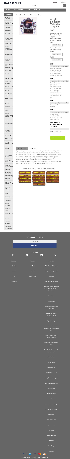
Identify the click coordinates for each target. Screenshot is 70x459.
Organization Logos (51, 321)
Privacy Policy (14, 281)
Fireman (7, 107)
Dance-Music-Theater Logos (51, 404)
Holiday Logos (51, 301)
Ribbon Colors (51, 362)
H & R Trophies (12, 3)
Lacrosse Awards (7, 131)
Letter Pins (8, 135)
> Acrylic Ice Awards (22, 15)
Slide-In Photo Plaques (7, 188)
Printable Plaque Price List (51, 372)
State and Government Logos (51, 281)
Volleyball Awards (8, 222)
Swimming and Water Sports (51, 265)
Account (55, 2)
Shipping (7, 178)
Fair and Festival (7, 102)
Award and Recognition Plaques (8, 32)
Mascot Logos (51, 398)
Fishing (7, 110)
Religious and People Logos (51, 271)
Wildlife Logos (51, 414)
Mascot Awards (7, 143)
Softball (7, 197)
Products (8, 14)
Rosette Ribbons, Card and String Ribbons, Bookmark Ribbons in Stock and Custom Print (9, 170)
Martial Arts (9, 138)
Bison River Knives (8, 60)
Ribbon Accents (51, 357)
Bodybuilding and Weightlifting (9, 66)
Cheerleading (9, 78)
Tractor (7, 213)
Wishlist (32, 265)
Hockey (7, 127)
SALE (28, 10)
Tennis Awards (7, 204)
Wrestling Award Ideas (8, 227)
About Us (14, 265)
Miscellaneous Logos (51, 393)
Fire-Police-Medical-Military (51, 383)
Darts (7, 90)
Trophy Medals (7, 217)
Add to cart (57, 138)
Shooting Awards (8, 183)
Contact (37, 10)
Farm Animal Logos (51, 419)
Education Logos (51, 388)
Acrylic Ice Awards (8, 23)
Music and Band (8, 161)
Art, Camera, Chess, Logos (51, 409)
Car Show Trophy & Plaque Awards (8, 73)
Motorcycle (8, 152)
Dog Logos (51, 451)
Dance (7, 86)
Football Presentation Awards (9, 115)
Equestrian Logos (51, 425)
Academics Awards (8, 18)
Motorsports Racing (9, 156)
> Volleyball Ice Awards (36, 15)
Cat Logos (51, 430)
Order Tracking (32, 276)
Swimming (8, 200)
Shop (8, 10)
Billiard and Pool (8, 55)
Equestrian (8, 98)
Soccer (7, 193)
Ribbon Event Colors (51, 367)
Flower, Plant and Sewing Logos (51, 378)
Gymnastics (8, 123)
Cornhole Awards (8, 82)
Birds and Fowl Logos (51, 435)
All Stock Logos (51, 446)
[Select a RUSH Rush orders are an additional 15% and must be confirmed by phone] (56, 59)
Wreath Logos (51, 296)
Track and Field (8, 209)
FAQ (14, 276)
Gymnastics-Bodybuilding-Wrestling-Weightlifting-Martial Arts (51, 328)
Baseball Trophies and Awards (9, 38)
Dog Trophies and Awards (9, 94)
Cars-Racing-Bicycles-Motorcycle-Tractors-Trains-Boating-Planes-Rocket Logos (51, 288)
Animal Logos (51, 440)
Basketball (8, 43)
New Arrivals (18, 10)
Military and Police (8, 147)
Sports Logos (51, 276)
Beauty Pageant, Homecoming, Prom (9, 49)
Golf (6, 120)
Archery (7, 27)
